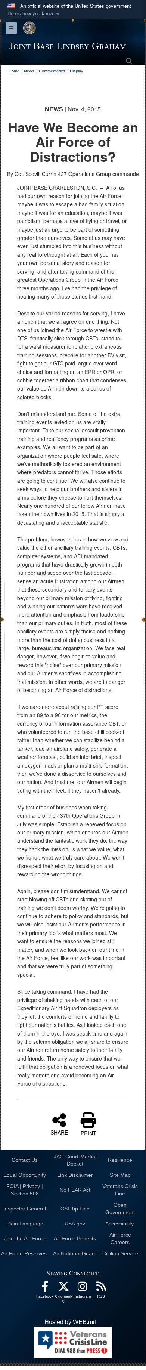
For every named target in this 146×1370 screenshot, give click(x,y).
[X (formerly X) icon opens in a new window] (63, 1288)
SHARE (59, 1132)
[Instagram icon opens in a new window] (82, 1288)
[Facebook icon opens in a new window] (44, 1288)
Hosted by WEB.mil (70, 1322)
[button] (34, 14)
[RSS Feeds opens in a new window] (100, 1288)
